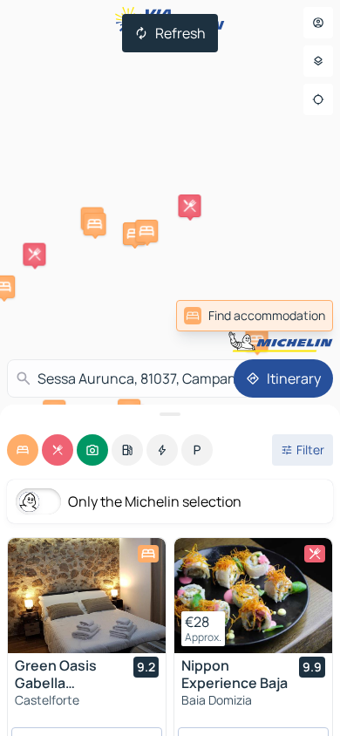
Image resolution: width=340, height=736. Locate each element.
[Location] (318, 99)
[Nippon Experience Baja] (253, 595)
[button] (134, 233)
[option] (22, 450)
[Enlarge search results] (170, 414)
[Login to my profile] (318, 22)
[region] (87, 595)
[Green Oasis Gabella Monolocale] (87, 595)
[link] (254, 315)
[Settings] (318, 61)
